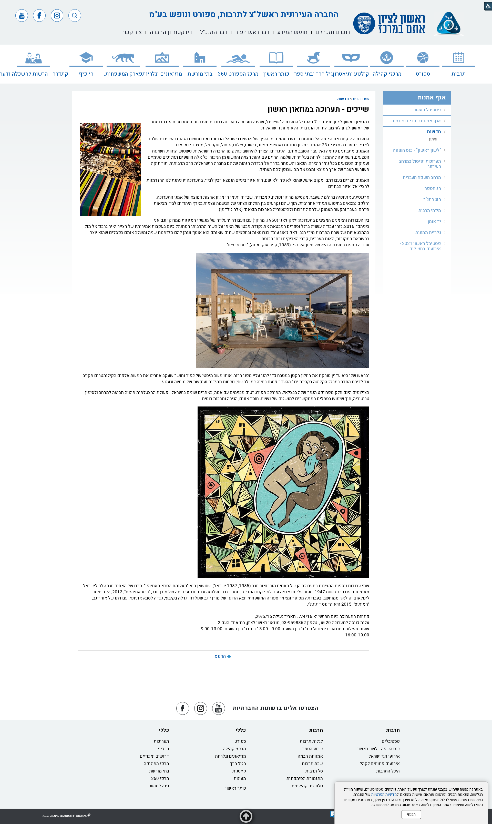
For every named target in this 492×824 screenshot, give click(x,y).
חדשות (343, 98)
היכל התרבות (388, 771)
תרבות (459, 74)
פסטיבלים (391, 741)
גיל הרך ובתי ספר (313, 74)
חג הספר (433, 188)
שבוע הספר (312, 749)
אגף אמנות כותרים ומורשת (416, 120)
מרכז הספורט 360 (238, 74)
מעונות (240, 778)
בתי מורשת (200, 74)
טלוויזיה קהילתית (307, 786)
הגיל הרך (238, 763)
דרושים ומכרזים (154, 756)
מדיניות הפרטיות (384, 794)
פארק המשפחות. (123, 74)
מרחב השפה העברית (422, 177)
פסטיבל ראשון (427, 109)
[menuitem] (459, 64)
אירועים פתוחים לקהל (380, 763)
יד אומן (434, 221)
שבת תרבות (312, 763)
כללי (240, 730)
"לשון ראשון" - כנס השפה (417, 150)
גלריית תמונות (428, 232)
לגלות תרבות (311, 741)
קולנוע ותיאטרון (351, 74)
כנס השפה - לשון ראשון (378, 749)
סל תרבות (314, 771)
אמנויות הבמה (310, 756)
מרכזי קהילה (387, 74)
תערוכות (161, 741)
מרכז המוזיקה (156, 763)
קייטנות (239, 771)
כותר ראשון (276, 74)
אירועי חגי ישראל (384, 756)
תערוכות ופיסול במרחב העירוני (420, 164)
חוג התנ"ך (432, 199)
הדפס (220, 656)
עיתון (433, 139)
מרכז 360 (160, 778)
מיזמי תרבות (429, 210)
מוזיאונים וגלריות (162, 74)
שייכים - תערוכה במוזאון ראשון (318, 109)
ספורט (423, 74)
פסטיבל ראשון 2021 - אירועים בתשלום (420, 246)
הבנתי (411, 814)
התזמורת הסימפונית (304, 778)
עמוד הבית (361, 98)
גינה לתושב (159, 786)
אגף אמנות (432, 97)
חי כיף (86, 74)
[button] (75, 15)
